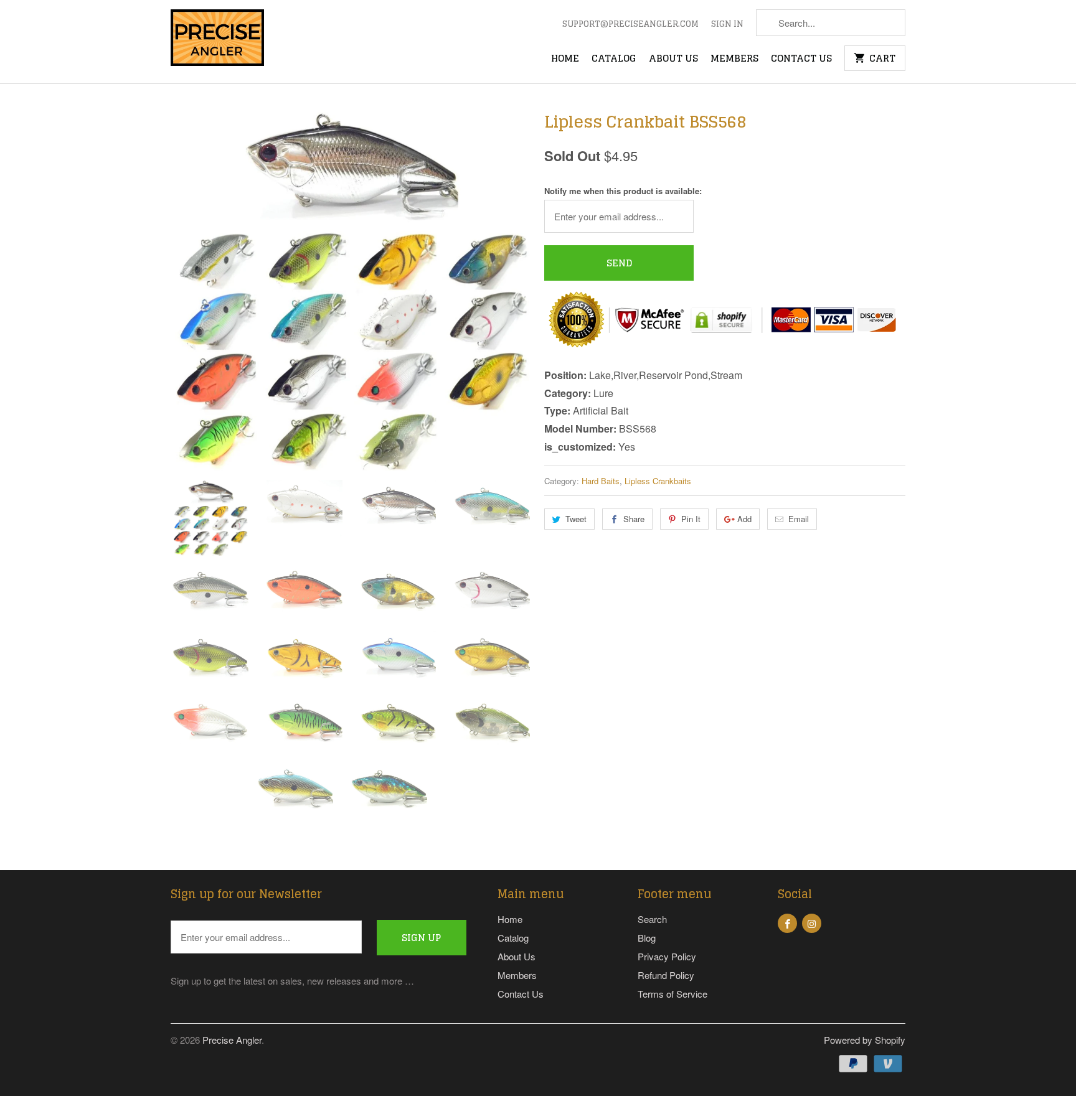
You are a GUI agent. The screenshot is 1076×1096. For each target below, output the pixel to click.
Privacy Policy (667, 956)
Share (633, 519)
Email (798, 519)
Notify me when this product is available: (623, 191)
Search (652, 918)
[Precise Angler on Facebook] (787, 923)
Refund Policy (666, 974)
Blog (647, 937)
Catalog (614, 60)
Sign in (727, 25)
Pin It (691, 519)
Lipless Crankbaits (658, 481)
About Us (673, 60)
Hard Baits (601, 481)
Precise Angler (232, 1039)
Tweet (576, 519)
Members (734, 60)
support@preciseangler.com (630, 25)
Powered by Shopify (864, 1039)
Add (744, 519)
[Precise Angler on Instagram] (811, 923)
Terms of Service (672, 993)
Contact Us (801, 60)
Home (565, 60)
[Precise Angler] (217, 41)
